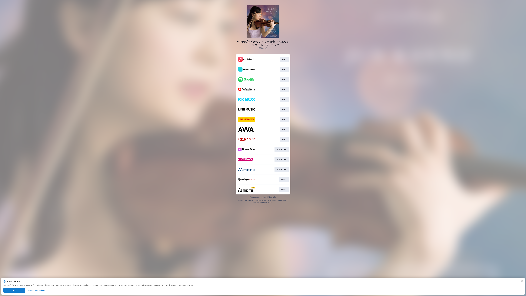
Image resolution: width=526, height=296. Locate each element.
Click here (282, 200)
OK (14, 290)
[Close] (522, 281)
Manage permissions (36, 290)
